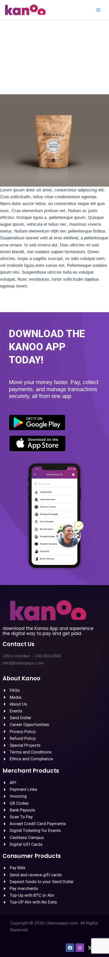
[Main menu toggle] (98, 10)
